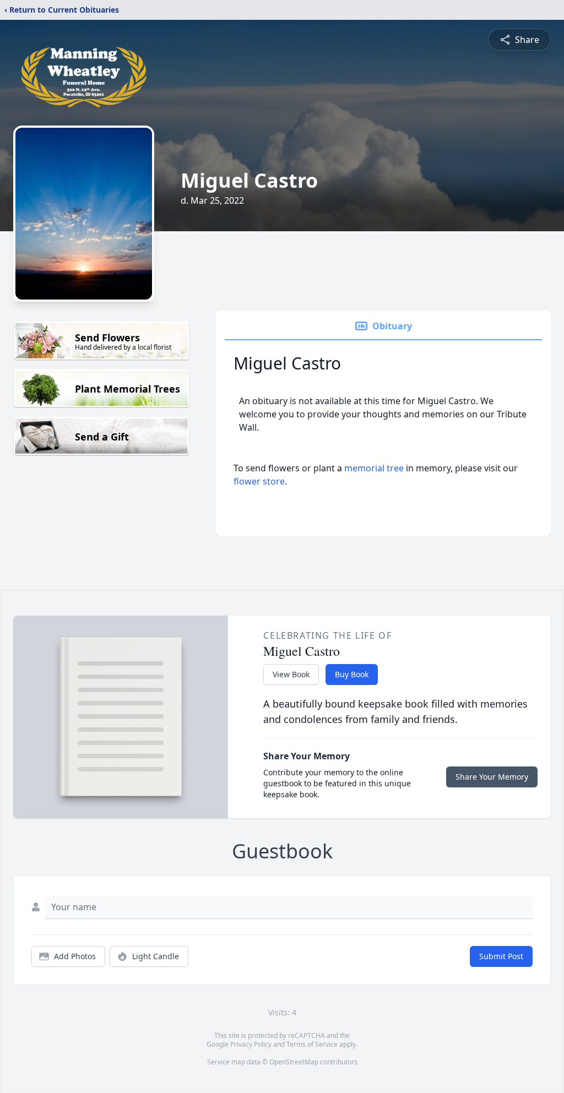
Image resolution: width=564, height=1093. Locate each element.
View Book (291, 674)
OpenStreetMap (293, 1062)
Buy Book (351, 674)
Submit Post (501, 956)
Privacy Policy (251, 1044)
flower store (259, 481)
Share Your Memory (491, 776)
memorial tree (374, 468)
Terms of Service (312, 1044)
